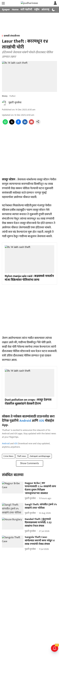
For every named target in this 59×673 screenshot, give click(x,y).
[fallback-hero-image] (12, 488)
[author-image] (4, 102)
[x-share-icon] (11, 124)
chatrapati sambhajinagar (40, 456)
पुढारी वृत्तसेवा (15, 102)
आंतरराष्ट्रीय (46, 9)
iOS (41, 420)
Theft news (21, 456)
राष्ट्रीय (36, 9)
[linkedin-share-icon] (25, 124)
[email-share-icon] (31, 124)
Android (25, 420)
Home (15, 9)
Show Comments (29, 463)
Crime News (8, 456)
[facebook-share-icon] (18, 124)
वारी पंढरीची (26, 9)
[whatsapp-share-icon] (5, 124)
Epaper (6, 9)
